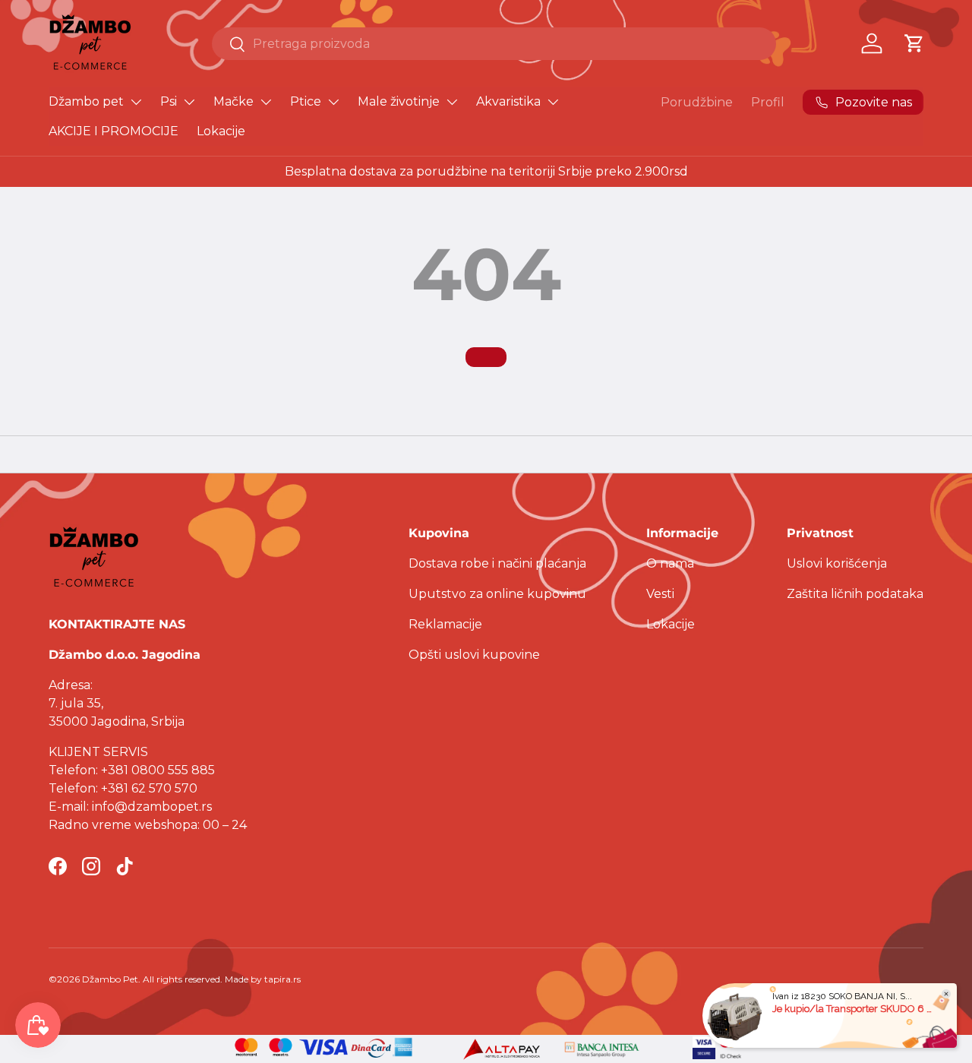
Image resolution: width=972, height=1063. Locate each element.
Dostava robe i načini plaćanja (497, 563)
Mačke (233, 101)
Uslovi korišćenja (837, 563)
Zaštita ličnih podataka (855, 594)
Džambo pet (86, 101)
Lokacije (221, 131)
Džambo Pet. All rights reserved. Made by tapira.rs (191, 979)
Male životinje (399, 101)
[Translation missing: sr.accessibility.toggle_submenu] (136, 102)
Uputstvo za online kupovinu (497, 594)
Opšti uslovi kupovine (474, 654)
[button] (914, 43)
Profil (767, 102)
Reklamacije (445, 624)
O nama (670, 563)
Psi (168, 101)
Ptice (305, 101)
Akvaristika (508, 101)
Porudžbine (697, 102)
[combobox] (494, 43)
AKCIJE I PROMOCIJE (113, 131)
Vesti (660, 594)
